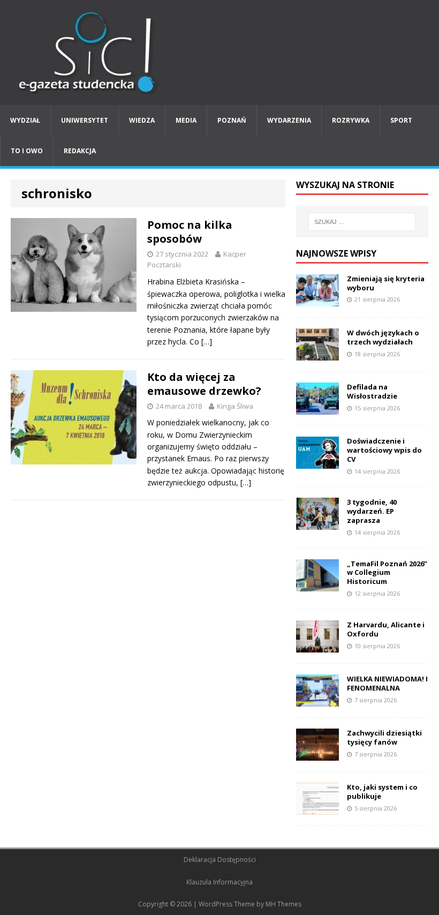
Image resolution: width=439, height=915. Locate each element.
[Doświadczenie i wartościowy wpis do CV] (317, 463)
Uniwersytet (84, 120)
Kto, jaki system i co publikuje (382, 791)
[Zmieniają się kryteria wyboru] (317, 300)
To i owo (27, 150)
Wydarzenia (289, 120)
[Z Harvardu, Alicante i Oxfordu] (317, 646)
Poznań (231, 120)
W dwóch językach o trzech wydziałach (383, 337)
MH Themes (283, 904)
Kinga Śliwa (235, 406)
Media (186, 120)
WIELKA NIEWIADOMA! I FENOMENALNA (387, 683)
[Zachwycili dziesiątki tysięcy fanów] (317, 754)
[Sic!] (219, 52)
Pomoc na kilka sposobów (189, 232)
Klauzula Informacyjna (219, 882)
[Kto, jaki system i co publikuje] (317, 809)
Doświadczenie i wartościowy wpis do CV (384, 450)
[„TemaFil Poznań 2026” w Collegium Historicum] (317, 585)
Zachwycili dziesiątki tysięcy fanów (384, 737)
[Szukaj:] (361, 222)
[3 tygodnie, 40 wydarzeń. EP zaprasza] (317, 524)
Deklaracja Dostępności (220, 859)
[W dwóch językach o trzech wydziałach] (317, 354)
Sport (401, 120)
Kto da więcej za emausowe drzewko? (204, 384)
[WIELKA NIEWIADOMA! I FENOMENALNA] (317, 700)
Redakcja (80, 150)
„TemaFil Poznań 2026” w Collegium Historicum (387, 573)
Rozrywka (350, 120)
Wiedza (142, 120)
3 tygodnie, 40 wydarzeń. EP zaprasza (372, 511)
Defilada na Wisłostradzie (372, 391)
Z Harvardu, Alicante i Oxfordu (386, 629)
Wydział (25, 120)
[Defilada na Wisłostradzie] (317, 408)
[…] (206, 341)
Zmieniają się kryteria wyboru (386, 283)
